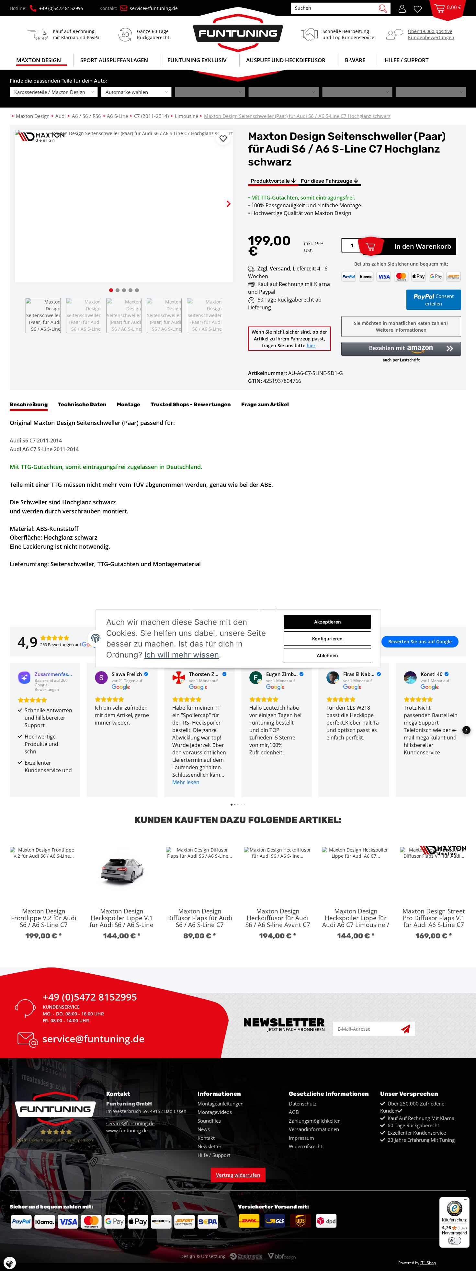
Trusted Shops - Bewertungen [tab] (191, 404)
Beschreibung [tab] (29, 404)
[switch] (454, 1240)
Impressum (301, 1138)
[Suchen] (383, 8)
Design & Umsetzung (203, 1256)
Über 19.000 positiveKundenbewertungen (431, 34)
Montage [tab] (128, 404)
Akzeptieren (327, 621)
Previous (25, 198)
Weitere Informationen (401, 330)
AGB (294, 1112)
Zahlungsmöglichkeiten (315, 1120)
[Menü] (466, 1201)
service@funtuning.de (154, 8)
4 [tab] (130, 290)
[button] (402, 8)
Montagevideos (215, 1112)
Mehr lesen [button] (185, 782)
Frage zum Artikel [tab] (265, 404)
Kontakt (206, 1138)
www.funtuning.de (127, 1130)
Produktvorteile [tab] (271, 181)
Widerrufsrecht (305, 1146)
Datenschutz (302, 1103)
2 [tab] (117, 290)
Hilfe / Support (407, 60)
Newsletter (209, 1146)
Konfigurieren (327, 638)
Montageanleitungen (221, 1103)
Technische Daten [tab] (82, 404)
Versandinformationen (314, 1129)
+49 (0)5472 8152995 (61, 8)
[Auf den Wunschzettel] (223, 138)
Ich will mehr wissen (181, 654)
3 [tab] (124, 290)
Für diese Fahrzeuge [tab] (327, 181)
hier (311, 345)
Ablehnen (327, 655)
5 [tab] (137, 290)
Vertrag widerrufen (238, 1175)
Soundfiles (209, 1120)
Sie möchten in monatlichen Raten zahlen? (401, 326)
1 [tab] (111, 290)
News (204, 1129)
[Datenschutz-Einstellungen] (9, 1262)
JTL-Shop (428, 1262)
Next (223, 198)
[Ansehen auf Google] (101, 677)
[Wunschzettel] (420, 9)
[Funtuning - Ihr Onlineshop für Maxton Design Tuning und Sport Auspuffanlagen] (238, 29)
